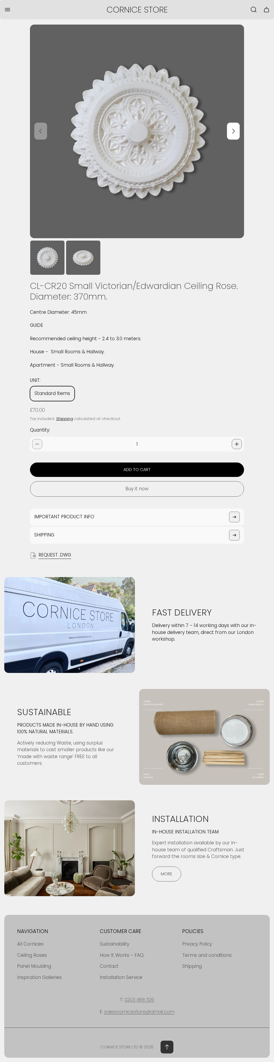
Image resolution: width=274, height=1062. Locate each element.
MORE (166, 874)
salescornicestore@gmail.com (139, 1011)
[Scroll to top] (167, 1047)
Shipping (64, 418)
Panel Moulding (34, 966)
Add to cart (137, 470)
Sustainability (114, 944)
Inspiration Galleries (39, 977)
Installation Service (121, 977)
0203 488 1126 (139, 999)
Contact (109, 966)
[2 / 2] (83, 257)
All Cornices (30, 944)
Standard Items (52, 393)
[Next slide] (233, 131)
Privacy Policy (197, 944)
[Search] (254, 9)
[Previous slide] (40, 131)
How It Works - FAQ (122, 955)
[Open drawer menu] (7, 9)
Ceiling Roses (32, 955)
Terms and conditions (207, 955)
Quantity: (40, 430)
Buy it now (137, 488)
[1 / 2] (47, 257)
